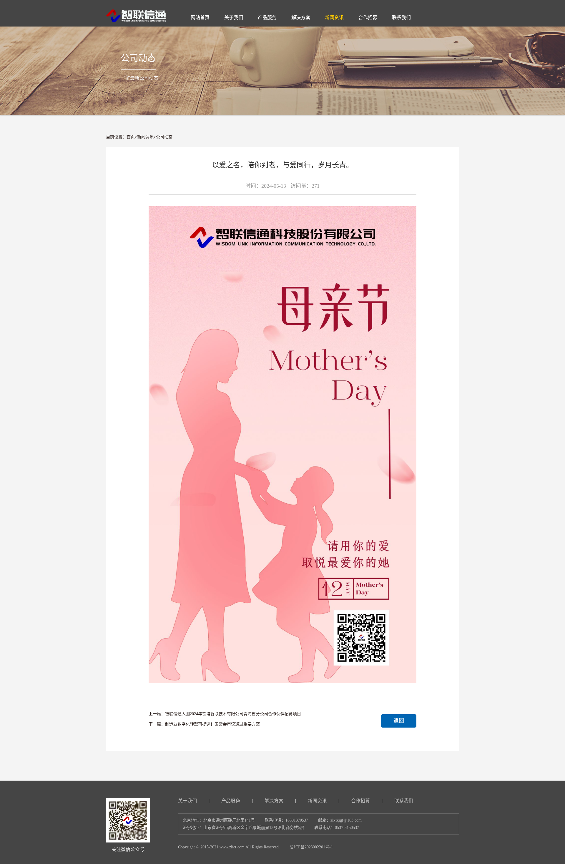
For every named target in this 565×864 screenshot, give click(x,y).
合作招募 (360, 800)
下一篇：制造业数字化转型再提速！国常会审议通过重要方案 (204, 724)
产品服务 (230, 800)
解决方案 (274, 800)
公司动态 (164, 137)
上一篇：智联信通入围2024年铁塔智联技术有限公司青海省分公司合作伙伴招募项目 (225, 714)
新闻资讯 (145, 137)
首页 (131, 137)
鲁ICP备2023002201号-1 (311, 847)
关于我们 (187, 800)
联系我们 (403, 800)
